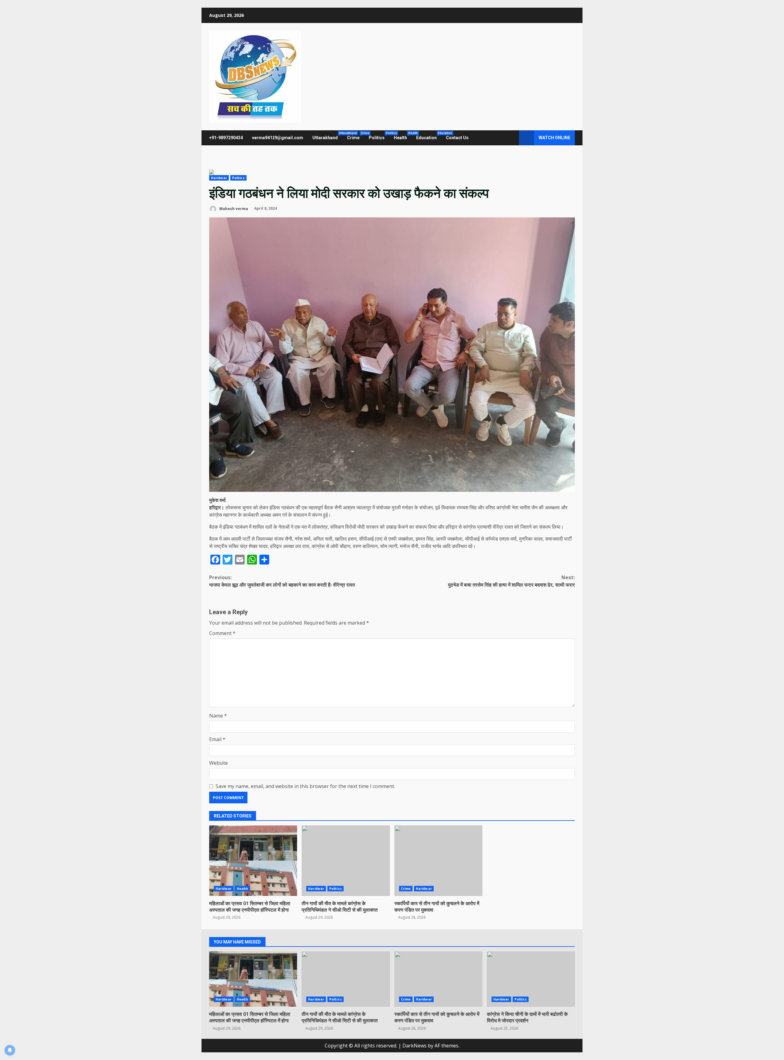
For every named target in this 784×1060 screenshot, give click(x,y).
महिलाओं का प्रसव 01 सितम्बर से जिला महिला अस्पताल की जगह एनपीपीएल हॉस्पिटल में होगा (253, 860)
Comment (222, 633)
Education (428, 136)
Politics (379, 136)
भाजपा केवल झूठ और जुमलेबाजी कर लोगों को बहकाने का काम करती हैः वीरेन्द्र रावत (282, 581)
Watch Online (554, 137)
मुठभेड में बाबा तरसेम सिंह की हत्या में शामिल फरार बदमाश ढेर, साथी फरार (511, 581)
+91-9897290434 (226, 137)
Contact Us (457, 137)
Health (403, 136)
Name (218, 715)
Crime (355, 136)
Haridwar (219, 178)
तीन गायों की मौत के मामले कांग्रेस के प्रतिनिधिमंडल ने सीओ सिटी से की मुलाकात (346, 860)
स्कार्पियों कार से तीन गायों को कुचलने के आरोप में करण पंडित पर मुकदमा (438, 860)
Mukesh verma (233, 208)
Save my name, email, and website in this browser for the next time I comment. (305, 786)
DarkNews (414, 1045)
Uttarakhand (327, 136)
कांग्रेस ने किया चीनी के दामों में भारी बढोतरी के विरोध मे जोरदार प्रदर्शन (531, 979)
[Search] (511, 138)
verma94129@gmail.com (277, 137)
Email (217, 739)
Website (218, 763)
